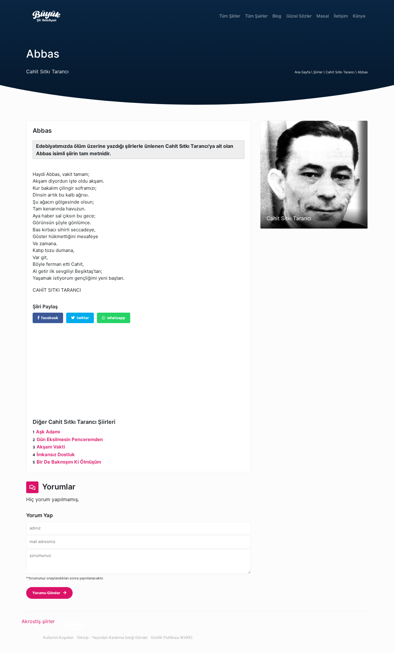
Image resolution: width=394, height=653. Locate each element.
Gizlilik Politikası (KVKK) (171, 637)
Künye (359, 15)
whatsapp (115, 317)
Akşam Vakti (51, 447)
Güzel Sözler (299, 15)
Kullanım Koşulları (58, 637)
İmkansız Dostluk (56, 454)
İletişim (341, 15)
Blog (276, 15)
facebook (48, 317)
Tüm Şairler (256, 15)
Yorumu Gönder (47, 592)
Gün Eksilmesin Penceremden (70, 439)
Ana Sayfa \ (304, 72)
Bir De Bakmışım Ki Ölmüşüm (69, 462)
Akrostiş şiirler (38, 621)
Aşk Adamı (48, 432)
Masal (322, 15)
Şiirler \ (319, 72)
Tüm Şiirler (229, 15)
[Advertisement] (138, 366)
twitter (82, 317)
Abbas (363, 72)
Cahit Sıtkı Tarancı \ (342, 72)
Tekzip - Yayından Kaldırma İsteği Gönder (112, 637)
